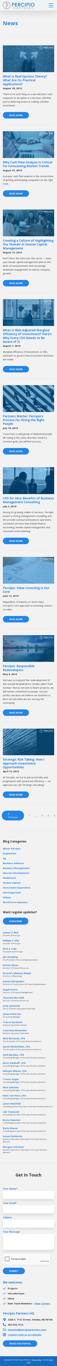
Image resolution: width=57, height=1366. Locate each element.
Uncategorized (12, 892)
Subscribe (15, 921)
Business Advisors (13, 863)
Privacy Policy (36, 1360)
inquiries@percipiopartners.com (27, 1329)
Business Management (16, 868)
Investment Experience (16, 887)
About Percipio (12, 848)
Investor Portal (20, 1343)
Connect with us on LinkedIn (24, 1334)
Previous (13, 817)
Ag (4, 858)
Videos (7, 897)
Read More (16, 115)
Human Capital (11, 882)
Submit (14, 1270)
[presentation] (27, 1259)
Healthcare (9, 877)
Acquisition (9, 853)
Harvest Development (16, 872)
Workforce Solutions (15, 902)
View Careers (42, 1303)
